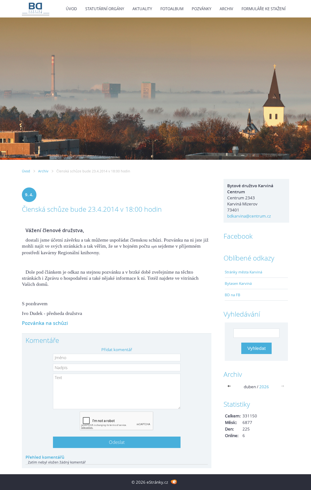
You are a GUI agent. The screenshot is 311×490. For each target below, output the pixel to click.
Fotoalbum (171, 8)
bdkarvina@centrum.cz (249, 216)
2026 (264, 386)
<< (230, 386)
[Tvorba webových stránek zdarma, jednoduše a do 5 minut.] (174, 481)
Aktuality (142, 8)
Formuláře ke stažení (263, 8)
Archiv (226, 8)
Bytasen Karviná (238, 283)
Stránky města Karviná (243, 272)
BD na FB (232, 294)
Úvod (71, 8)
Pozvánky (201, 8)
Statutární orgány (104, 8)
